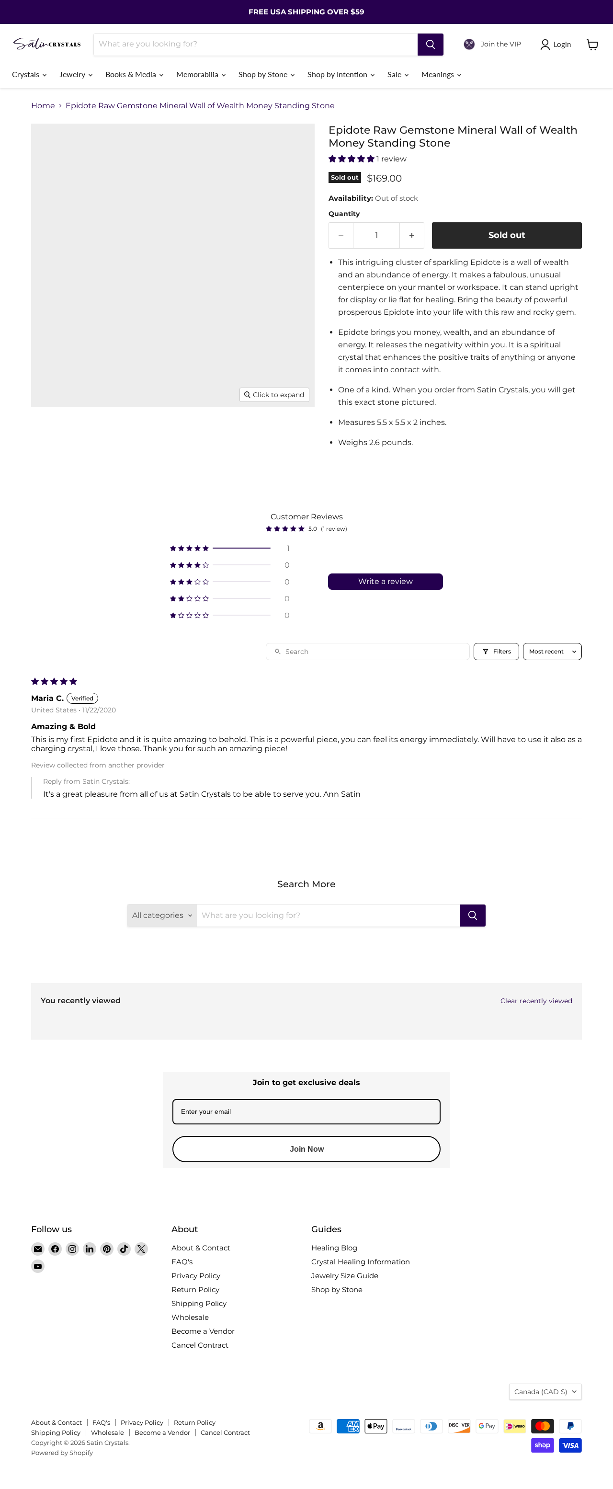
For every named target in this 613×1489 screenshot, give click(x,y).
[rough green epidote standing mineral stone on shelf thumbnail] (90, 435)
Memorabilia (198, 74)
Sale (395, 74)
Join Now (307, 1149)
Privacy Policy (195, 1275)
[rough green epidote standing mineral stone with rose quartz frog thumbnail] (253, 435)
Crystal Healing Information (360, 1261)
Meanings (438, 74)
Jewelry (73, 74)
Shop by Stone (263, 74)
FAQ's (182, 1261)
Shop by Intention (338, 74)
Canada (541, 1391)
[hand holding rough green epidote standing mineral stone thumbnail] (130, 435)
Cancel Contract (199, 1345)
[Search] (430, 45)
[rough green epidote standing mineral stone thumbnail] (49, 435)
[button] (352, 158)
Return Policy (195, 1289)
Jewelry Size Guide (344, 1275)
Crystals (26, 74)
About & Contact (200, 1247)
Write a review (385, 581)
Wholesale (190, 1317)
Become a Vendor (203, 1331)
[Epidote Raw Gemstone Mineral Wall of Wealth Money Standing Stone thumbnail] (130, 475)
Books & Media (131, 74)
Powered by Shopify (62, 1452)
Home (43, 106)
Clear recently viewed (536, 1001)
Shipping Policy (199, 1303)
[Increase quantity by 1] (412, 235)
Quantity (344, 214)
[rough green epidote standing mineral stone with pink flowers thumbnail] (90, 475)
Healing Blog (334, 1247)
